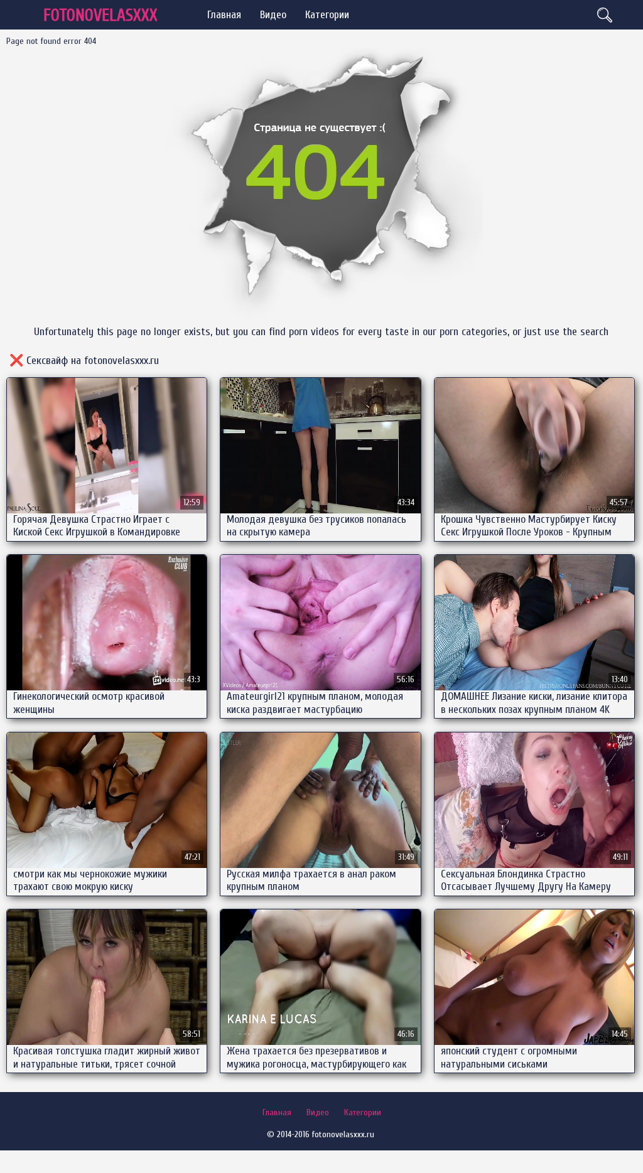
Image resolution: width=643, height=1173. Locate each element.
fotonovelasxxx (100, 15)
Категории (327, 15)
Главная (224, 15)
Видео (273, 15)
